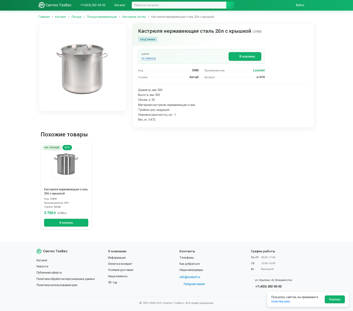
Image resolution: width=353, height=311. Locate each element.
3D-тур (112, 282)
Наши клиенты (117, 276)
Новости (42, 266)
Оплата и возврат (120, 263)
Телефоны (187, 257)
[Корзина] (312, 5)
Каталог (42, 260)
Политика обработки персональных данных (66, 279)
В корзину (247, 56)
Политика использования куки (57, 285)
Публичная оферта (49, 272)
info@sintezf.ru (190, 277)
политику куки (280, 301)
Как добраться (190, 263)
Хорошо (335, 299)
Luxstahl (259, 70)
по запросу (149, 58)
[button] (82, 67)
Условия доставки (120, 270)
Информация (117, 257)
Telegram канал (194, 284)
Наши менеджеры (191, 270)
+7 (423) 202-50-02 (268, 286)
